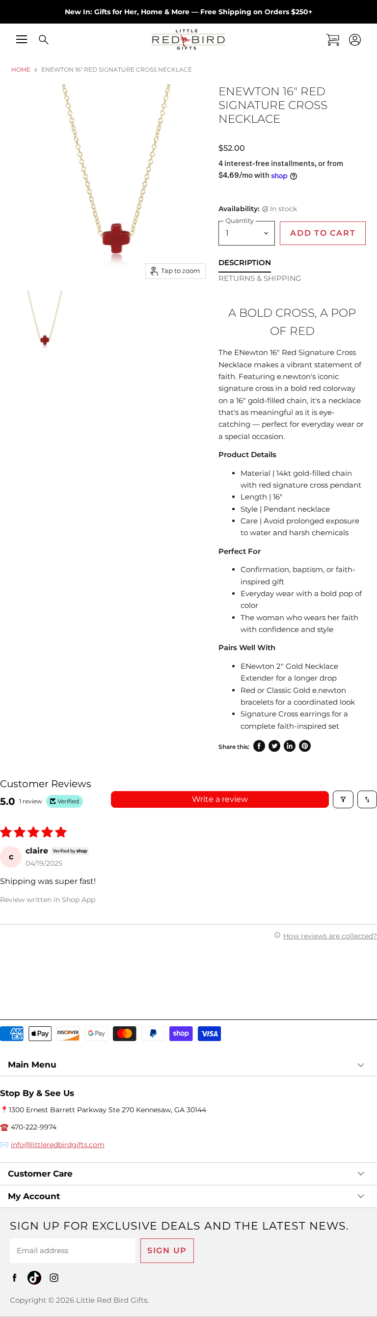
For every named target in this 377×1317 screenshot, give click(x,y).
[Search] (37, 40)
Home (20, 69)
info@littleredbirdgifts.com (58, 1144)
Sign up (167, 1250)
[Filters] (343, 799)
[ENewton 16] (43, 322)
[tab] (244, 265)
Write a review (220, 799)
